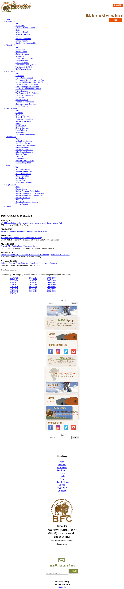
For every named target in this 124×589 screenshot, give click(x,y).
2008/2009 (51, 278)
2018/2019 (14, 289)
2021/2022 (14, 284)
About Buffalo (62, 467)
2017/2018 (14, 291)
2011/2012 (33, 287)
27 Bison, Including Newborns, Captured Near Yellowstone (24, 231)
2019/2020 (14, 287)
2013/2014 (33, 282)
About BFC (62, 464)
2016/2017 (14, 293)
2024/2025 (14, 278)
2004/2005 (51, 287)
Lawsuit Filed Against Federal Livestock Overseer (20, 246)
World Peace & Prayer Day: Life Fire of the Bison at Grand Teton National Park (31, 223)
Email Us (62, 587)
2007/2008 (51, 280)
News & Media (62, 470)
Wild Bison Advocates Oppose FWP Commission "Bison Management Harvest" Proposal (35, 255)
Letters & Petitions (62, 481)
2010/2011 (33, 289)
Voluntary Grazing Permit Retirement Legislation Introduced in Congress (29, 263)
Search (63, 301)
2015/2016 (33, 278)
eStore (62, 473)
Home (62, 461)
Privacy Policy (62, 487)
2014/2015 (33, 280)
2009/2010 (33, 291)
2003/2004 (51, 289)
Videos (62, 479)
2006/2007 (51, 282)
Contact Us (62, 490)
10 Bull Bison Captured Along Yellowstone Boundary (21, 238)
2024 (16, 280)
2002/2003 (51, 291)
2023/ (12, 280)
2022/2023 (14, 282)
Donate (62, 476)
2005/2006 (51, 284)
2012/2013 (33, 284)
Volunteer (62, 484)
